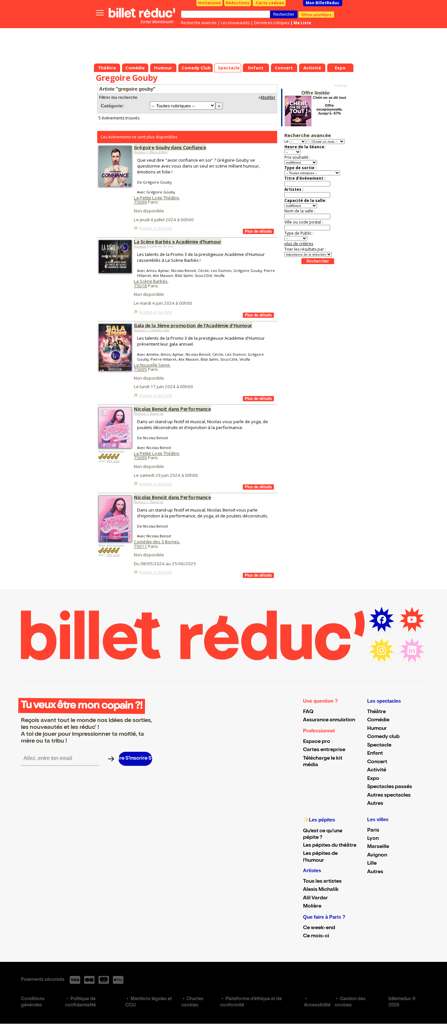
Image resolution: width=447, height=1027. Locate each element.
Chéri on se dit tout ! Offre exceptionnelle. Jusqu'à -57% (329, 105)
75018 (140, 286)
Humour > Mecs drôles (151, 152)
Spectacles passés (389, 787)
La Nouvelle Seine (152, 365)
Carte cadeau (270, 3)
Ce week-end (319, 928)
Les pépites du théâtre (329, 845)
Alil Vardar (315, 898)
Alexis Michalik (321, 889)
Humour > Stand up (149, 413)
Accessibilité (317, 1005)
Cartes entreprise (324, 750)
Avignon (377, 855)
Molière (312, 906)
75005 (140, 369)
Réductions (237, 3)
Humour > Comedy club (151, 330)
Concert (377, 762)
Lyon (373, 838)
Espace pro (316, 742)
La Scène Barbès (151, 281)
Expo (373, 779)
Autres (375, 803)
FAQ (308, 712)
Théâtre (376, 712)
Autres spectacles (389, 795)
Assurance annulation (329, 720)
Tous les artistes (322, 881)
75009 (140, 202)
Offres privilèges (316, 14)
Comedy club (383, 737)
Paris (373, 830)
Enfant (375, 753)
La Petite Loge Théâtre (156, 198)
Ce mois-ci (316, 936)
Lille (372, 863)
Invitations (209, 3)
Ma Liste (302, 23)
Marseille (378, 847)
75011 (140, 546)
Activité (376, 770)
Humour (140, 246)
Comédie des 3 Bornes (156, 542)
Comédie (378, 720)
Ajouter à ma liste (155, 228)
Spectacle (379, 745)
